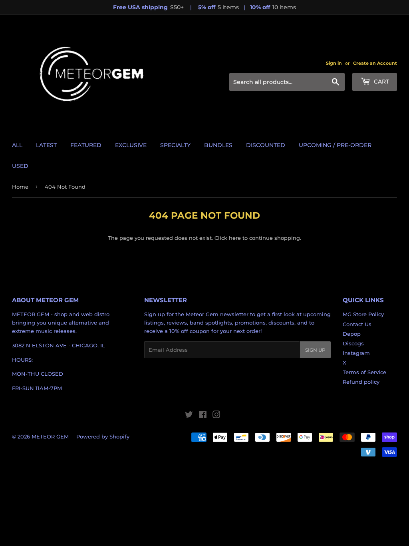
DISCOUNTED (265, 145)
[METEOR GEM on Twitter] (189, 415)
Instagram (356, 353)
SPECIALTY (175, 145)
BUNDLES (218, 145)
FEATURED (85, 145)
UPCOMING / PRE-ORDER (335, 145)
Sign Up (315, 350)
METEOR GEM (50, 436)
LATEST (46, 145)
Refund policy (361, 382)
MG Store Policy (363, 314)
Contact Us (357, 324)
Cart (380, 81)
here (235, 238)
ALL (17, 145)
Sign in (334, 63)
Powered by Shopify (102, 436)
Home (20, 186)
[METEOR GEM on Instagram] (216, 415)
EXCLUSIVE (131, 145)
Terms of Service (364, 372)
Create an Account (375, 63)
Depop (352, 334)
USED (20, 165)
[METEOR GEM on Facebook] (203, 415)
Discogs (353, 343)
